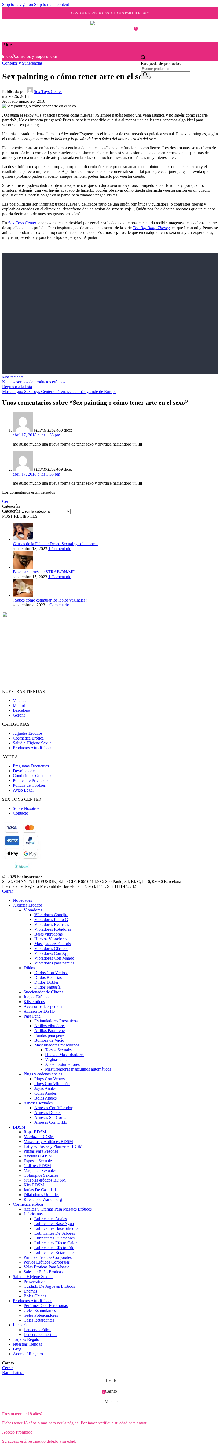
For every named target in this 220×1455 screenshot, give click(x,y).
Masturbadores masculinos (56, 1045)
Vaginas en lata (58, 1059)
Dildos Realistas (48, 977)
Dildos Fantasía (47, 987)
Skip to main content (51, 4)
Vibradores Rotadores (52, 929)
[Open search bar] (143, 58)
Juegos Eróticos (37, 996)
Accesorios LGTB (39, 1011)
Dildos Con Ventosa (51, 972)
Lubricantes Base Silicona (56, 1228)
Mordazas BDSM (39, 1136)
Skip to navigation (18, 4)
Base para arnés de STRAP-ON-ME (44, 572)
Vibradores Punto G (51, 919)
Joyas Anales (45, 1088)
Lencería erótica (37, 1329)
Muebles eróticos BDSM (45, 1180)
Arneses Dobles (47, 1112)
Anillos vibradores (49, 1025)
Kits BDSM (34, 1185)
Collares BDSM (37, 1165)
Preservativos (35, 1281)
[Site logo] (110, 36)
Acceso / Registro (28, 1354)
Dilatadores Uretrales (41, 1194)
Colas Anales (45, 1093)
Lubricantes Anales (50, 1218)
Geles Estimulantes (40, 1310)
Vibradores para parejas (54, 963)
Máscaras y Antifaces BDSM (48, 1141)
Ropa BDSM (35, 1132)
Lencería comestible (40, 1334)
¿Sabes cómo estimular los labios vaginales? (50, 600)
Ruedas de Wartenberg (43, 1199)
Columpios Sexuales (41, 1175)
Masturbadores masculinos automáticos (78, 1069)
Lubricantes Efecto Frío (54, 1247)
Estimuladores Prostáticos (56, 1021)
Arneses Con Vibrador (53, 1107)
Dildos (29, 968)
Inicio (7, 56)
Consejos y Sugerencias (35, 56)
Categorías (11, 511)
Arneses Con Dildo (50, 1122)
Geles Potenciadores (41, 1315)
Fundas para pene (49, 1035)
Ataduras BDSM (38, 1156)
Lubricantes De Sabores (54, 1233)
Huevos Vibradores (50, 939)
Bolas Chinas (35, 1296)
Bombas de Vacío (49, 1040)
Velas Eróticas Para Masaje (46, 1267)
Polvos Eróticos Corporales (47, 1262)
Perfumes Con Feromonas (46, 1305)
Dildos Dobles (46, 982)
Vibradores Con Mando (54, 958)
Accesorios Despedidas (43, 1006)
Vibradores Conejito (51, 914)
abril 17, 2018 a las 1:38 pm (36, 435)
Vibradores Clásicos (51, 948)
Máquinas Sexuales (40, 1170)
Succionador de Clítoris (43, 992)
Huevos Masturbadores (64, 1054)
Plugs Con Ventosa (50, 1079)
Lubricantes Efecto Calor (55, 1243)
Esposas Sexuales (38, 1161)
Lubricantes (33, 1214)
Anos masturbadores (62, 1064)
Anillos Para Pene (49, 1030)
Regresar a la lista (17, 386)
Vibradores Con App (51, 953)
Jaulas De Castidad (40, 1189)
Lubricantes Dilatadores (54, 1238)
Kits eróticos (34, 1001)
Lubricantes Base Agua (54, 1223)
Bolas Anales (45, 1098)
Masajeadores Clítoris (52, 943)
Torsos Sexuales (58, 1050)
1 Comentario (59, 548)
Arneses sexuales (38, 1103)
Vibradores (33, 910)
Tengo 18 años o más (23, 1450)
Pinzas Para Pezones (41, 1151)
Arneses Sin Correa (50, 1117)
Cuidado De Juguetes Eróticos (49, 1286)
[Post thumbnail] (23, 539)
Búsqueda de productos (161, 63)
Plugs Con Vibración (52, 1083)
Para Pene (32, 1016)
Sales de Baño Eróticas (43, 1272)
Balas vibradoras (48, 934)
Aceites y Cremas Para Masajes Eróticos (58, 1209)
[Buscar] (145, 75)
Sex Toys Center (48, 91)
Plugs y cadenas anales (43, 1074)
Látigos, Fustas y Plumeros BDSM (53, 1146)
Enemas (30, 1291)
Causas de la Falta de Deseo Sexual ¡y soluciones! (55, 543)
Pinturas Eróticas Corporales (48, 1257)
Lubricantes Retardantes (54, 1252)
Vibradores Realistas (51, 924)
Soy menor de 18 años (65, 1450)
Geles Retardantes (39, 1320)
